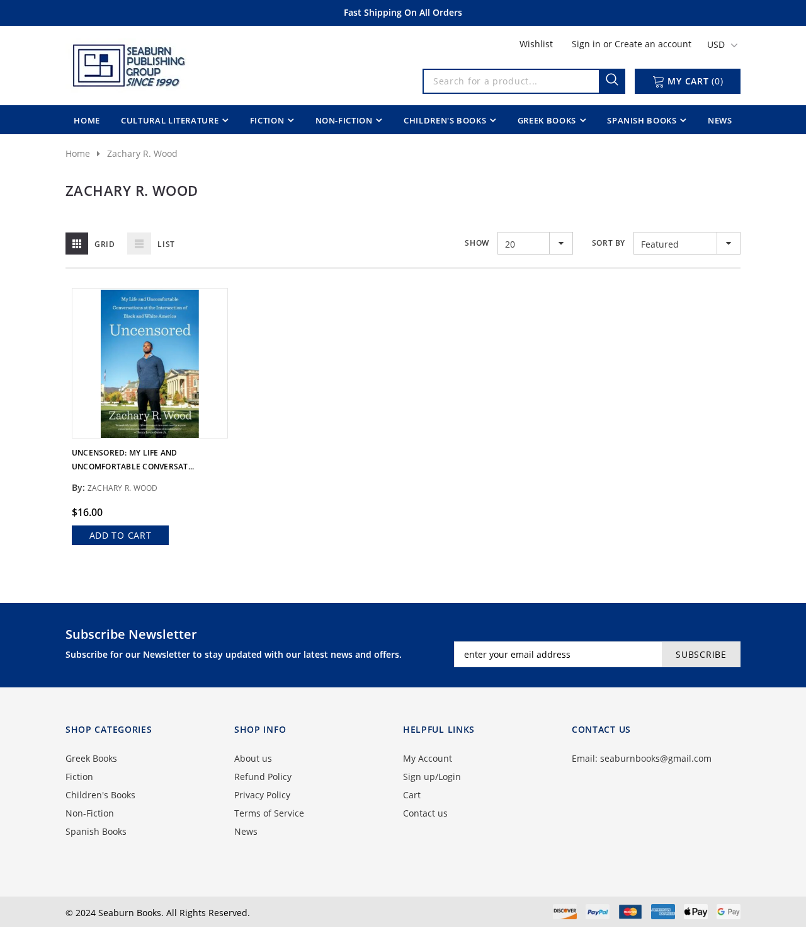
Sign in (587, 44)
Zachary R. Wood (142, 153)
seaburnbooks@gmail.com (656, 758)
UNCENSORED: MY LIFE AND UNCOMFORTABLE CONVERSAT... (133, 459)
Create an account (653, 44)
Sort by (608, 243)
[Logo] (127, 63)
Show (477, 243)
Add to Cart (120, 535)
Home (77, 153)
